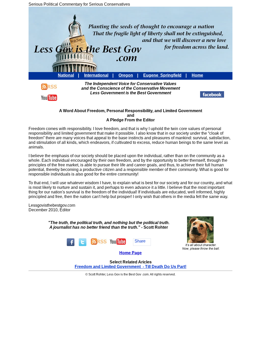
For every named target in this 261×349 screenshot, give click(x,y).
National (66, 75)
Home (197, 75)
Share (140, 241)
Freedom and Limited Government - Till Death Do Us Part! (130, 266)
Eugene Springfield (162, 75)
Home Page (130, 253)
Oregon (126, 75)
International (96, 75)
